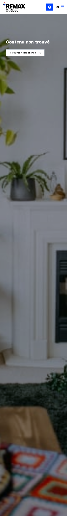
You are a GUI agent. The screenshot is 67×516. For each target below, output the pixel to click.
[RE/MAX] (12, 7)
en (57, 7)
